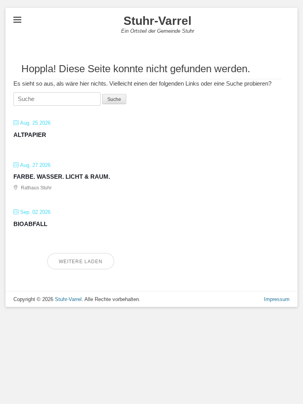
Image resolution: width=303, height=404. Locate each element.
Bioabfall (30, 224)
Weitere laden (81, 261)
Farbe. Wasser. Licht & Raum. (61, 176)
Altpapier (29, 134)
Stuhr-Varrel (157, 20)
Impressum (277, 299)
